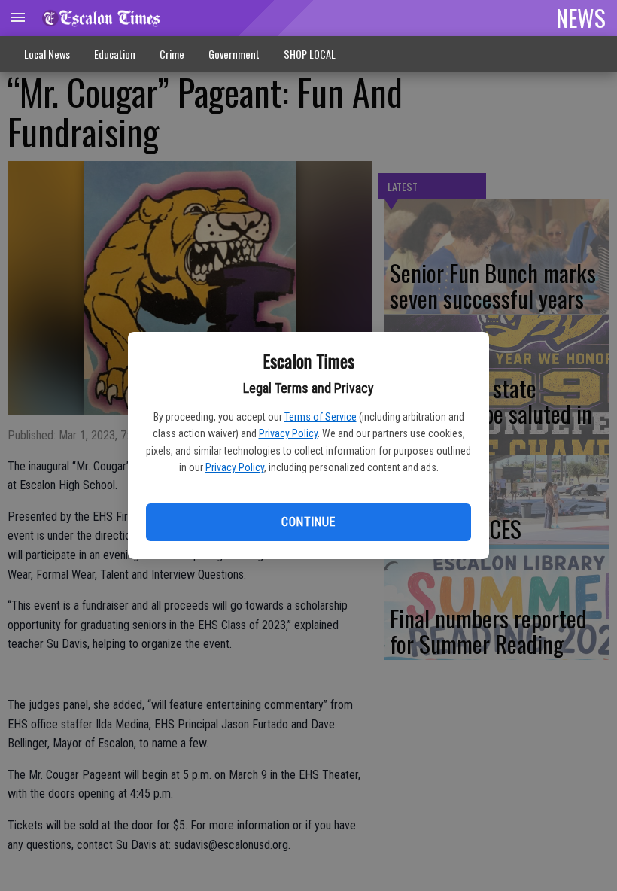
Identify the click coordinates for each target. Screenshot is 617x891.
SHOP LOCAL (310, 54)
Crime (172, 54)
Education (114, 54)
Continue (308, 522)
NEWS (581, 17)
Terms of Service (320, 417)
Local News (47, 54)
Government (234, 54)
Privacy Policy (288, 433)
